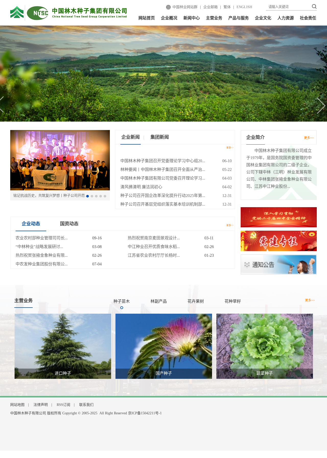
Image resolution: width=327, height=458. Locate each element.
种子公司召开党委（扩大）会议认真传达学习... (50, 195)
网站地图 (17, 405)
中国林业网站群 (184, 7)
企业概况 (169, 18)
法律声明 (40, 405)
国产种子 (164, 373)
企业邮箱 (210, 7)
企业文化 (263, 18)
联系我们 (86, 405)
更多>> (229, 147)
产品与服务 (238, 18)
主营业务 (214, 18)
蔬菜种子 (264, 373)
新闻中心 (191, 18)
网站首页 (146, 18)
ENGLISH (244, 7)
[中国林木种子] (68, 13)
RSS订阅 (63, 405)
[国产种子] (163, 346)
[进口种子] (63, 346)
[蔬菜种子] (264, 346)
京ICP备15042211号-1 (145, 413)
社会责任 (308, 18)
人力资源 (285, 18)
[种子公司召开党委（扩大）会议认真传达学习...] (60, 160)
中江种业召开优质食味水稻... (154, 246)
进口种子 (63, 373)
